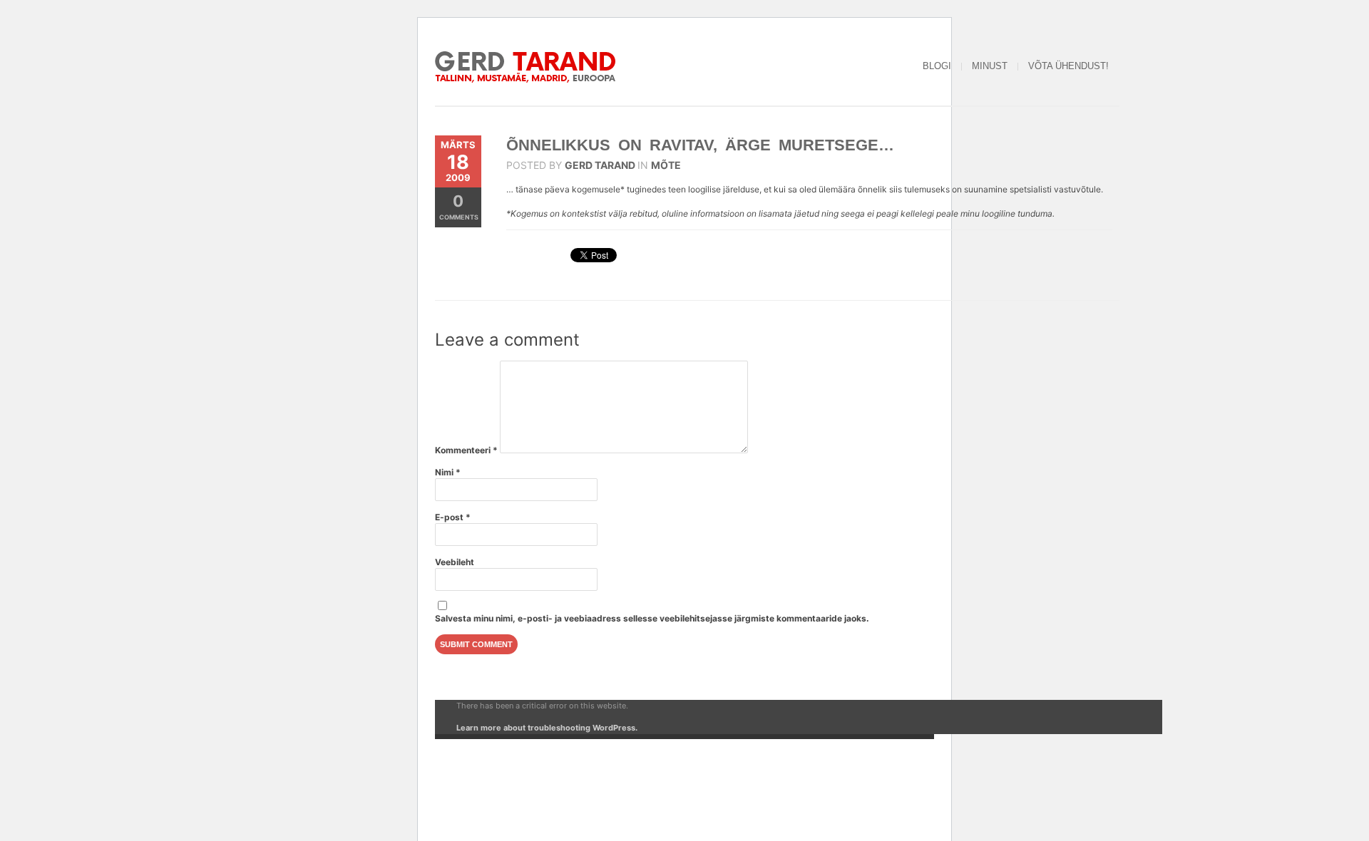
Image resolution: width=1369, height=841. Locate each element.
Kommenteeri (466, 450)
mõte (666, 165)
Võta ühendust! (1068, 66)
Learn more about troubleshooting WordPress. (546, 728)
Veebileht (454, 562)
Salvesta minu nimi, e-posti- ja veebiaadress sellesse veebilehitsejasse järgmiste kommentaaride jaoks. (652, 618)
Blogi (937, 66)
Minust (989, 66)
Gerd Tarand (600, 165)
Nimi (448, 472)
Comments (458, 206)
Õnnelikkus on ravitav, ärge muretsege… (700, 145)
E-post (453, 517)
